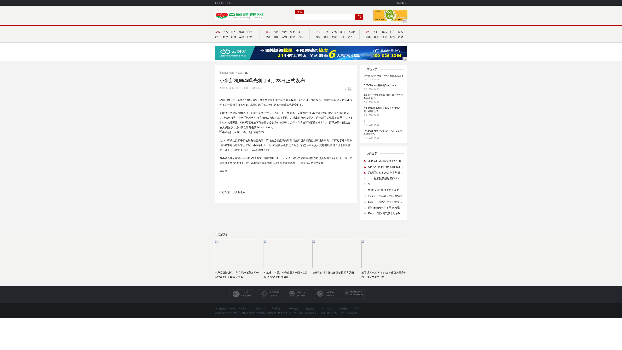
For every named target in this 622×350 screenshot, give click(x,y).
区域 (300, 36)
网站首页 (260, 308)
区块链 (351, 31)
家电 (334, 31)
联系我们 (276, 308)
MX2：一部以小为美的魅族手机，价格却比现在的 (386, 202)
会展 (292, 31)
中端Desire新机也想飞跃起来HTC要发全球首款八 (383, 132)
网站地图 (400, 2)
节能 (342, 36)
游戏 (400, 31)
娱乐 (376, 36)
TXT (356, 308)
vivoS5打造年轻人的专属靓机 (385, 196)
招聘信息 (310, 308)
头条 (225, 31)
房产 (350, 36)
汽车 (392, 31)
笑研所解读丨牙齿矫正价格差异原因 (333, 272)
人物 (284, 36)
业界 (326, 31)
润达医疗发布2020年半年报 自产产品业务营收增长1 (383, 96)
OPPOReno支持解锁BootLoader (380, 85)
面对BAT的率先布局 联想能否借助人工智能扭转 (386, 207)
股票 (225, 36)
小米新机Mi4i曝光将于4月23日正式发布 (383, 75)
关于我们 (230, 2)
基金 (241, 36)
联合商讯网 (238, 192)
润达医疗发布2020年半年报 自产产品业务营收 (386, 172)
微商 (276, 36)
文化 (300, 31)
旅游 (392, 36)
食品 (384, 31)
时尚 (249, 36)
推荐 (233, 31)
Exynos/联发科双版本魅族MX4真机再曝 (386, 213)
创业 (292, 36)
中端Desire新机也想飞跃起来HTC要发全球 (386, 190)
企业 (240, 72)
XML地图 (293, 308)
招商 (276, 31)
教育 (400, 36)
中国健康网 (219, 2)
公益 (326, 36)
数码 (342, 31)
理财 (233, 36)
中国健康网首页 (227, 72)
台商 (334, 36)
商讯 (249, 31)
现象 (241, 31)
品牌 (284, 31)
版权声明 (326, 308)
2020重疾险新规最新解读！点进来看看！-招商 (386, 178)
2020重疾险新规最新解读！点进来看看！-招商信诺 (382, 109)
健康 (384, 36)
